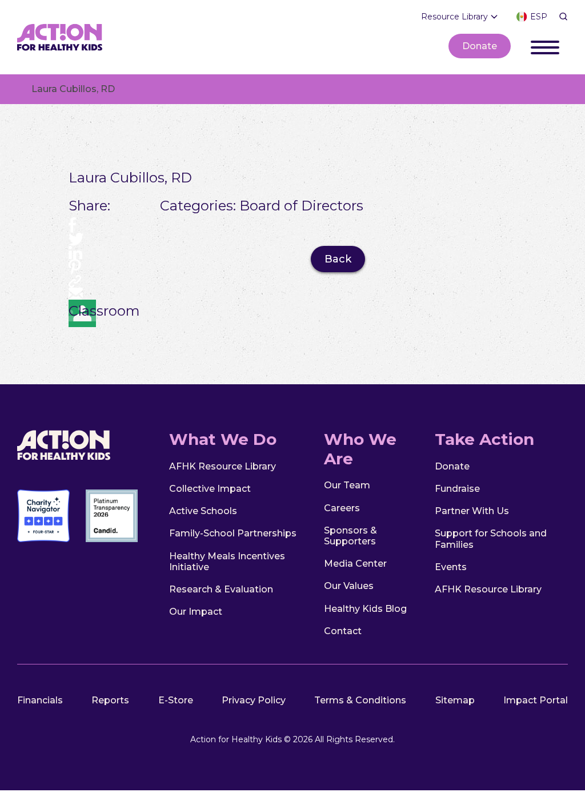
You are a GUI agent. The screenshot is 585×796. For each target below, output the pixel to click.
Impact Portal (535, 700)
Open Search (563, 16)
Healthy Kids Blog (365, 608)
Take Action (484, 439)
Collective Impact (210, 488)
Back (337, 259)
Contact (343, 631)
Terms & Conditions (360, 700)
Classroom (82, 311)
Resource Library (454, 16)
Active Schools (203, 511)
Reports (110, 700)
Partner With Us (472, 511)
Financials (40, 700)
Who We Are (360, 449)
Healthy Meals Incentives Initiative (227, 561)
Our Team (347, 485)
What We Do (223, 439)
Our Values (349, 585)
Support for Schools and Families (491, 539)
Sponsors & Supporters (350, 536)
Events (451, 567)
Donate (479, 46)
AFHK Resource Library (222, 466)
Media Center (355, 563)
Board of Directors (301, 205)
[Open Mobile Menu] (545, 46)
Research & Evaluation (221, 589)
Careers (342, 508)
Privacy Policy (254, 700)
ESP (538, 16)
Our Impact (195, 611)
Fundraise (457, 488)
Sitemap (455, 700)
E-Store (175, 700)
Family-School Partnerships (232, 533)
